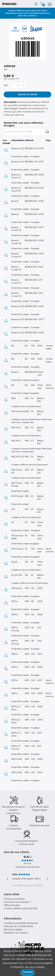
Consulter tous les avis (27, 867)
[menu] (50, 4)
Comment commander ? (17, 902)
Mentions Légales (13, 929)
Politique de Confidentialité (18, 926)
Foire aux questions (14, 899)
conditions (32, 16)
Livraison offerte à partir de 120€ (21, 908)
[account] (36, 4)
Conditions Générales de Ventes (21, 923)
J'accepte (27, 972)
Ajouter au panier (28, 94)
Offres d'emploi (12, 905)
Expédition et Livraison (16, 932)
